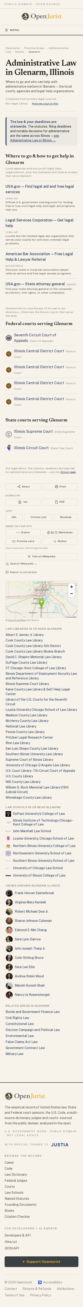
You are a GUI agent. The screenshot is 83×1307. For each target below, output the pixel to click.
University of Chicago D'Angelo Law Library (38, 765)
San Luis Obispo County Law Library (32, 748)
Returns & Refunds (37, 1289)
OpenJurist (13, 48)
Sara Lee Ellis (25, 967)
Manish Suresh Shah (30, 985)
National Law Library (21, 726)
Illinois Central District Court (39, 351)
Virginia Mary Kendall (30, 902)
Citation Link (38, 517)
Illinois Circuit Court (31, 448)
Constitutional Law (20, 1024)
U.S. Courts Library (19, 776)
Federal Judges (16, 1180)
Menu (15, 30)
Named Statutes (17, 1198)
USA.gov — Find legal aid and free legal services (40, 189)
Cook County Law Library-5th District (33, 646)
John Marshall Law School (32, 831)
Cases (9, 1162)
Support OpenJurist (41, 1262)
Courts (10, 1186)
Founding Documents (20, 1204)
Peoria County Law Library (25, 732)
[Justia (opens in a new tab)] (60, 1145)
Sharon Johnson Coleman (33, 921)
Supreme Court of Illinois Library (29, 759)
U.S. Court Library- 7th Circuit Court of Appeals (40, 771)
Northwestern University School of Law (42, 853)
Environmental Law (20, 1036)
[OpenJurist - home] (41, 16)
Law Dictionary (16, 1174)
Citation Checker (17, 1216)
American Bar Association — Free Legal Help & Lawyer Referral (39, 257)
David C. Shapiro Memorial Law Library (34, 657)
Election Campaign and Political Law (33, 1030)
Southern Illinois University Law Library (34, 754)
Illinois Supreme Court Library (27, 684)
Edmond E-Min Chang (31, 930)
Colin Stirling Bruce (29, 958)
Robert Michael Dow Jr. (31, 911)
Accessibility (50, 1282)
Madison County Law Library (26, 715)
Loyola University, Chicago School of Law (43, 838)
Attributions (65, 1289)
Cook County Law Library (24, 640)
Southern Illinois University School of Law (43, 860)
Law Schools (14, 1192)
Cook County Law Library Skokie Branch (35, 651)
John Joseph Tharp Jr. (30, 948)
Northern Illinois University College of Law (44, 846)
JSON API (12, 1248)
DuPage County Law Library (26, 662)
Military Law (15, 1054)
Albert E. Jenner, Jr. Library (25, 635)
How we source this (45, 103)
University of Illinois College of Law (39, 875)
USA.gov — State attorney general (35, 284)
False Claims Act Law (22, 1042)
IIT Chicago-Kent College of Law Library (36, 668)
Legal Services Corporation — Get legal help (40, 223)
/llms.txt (11, 1242)
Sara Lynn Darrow (28, 939)
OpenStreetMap (16, 620)
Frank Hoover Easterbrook (34, 893)
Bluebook (65, 517)
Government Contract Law (25, 1048)
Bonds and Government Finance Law (33, 1012)
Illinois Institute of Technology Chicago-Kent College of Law (43, 822)
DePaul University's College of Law (39, 814)
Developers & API (18, 1235)
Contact (11, 1289)
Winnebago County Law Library (29, 797)
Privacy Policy (40, 1295)
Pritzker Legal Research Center (29, 737)
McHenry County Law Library (27, 721)
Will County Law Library (23, 782)
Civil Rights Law (17, 1018)
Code (8, 1168)
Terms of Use (14, 1295)
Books (9, 1210)
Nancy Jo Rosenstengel (32, 995)
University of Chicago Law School (38, 868)
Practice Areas (34, 48)
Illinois (19, 51)
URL (14, 517)
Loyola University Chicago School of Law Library (41, 710)
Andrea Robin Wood (29, 976)
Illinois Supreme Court (33, 431)
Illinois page (68, 472)
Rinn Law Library (18, 743)
